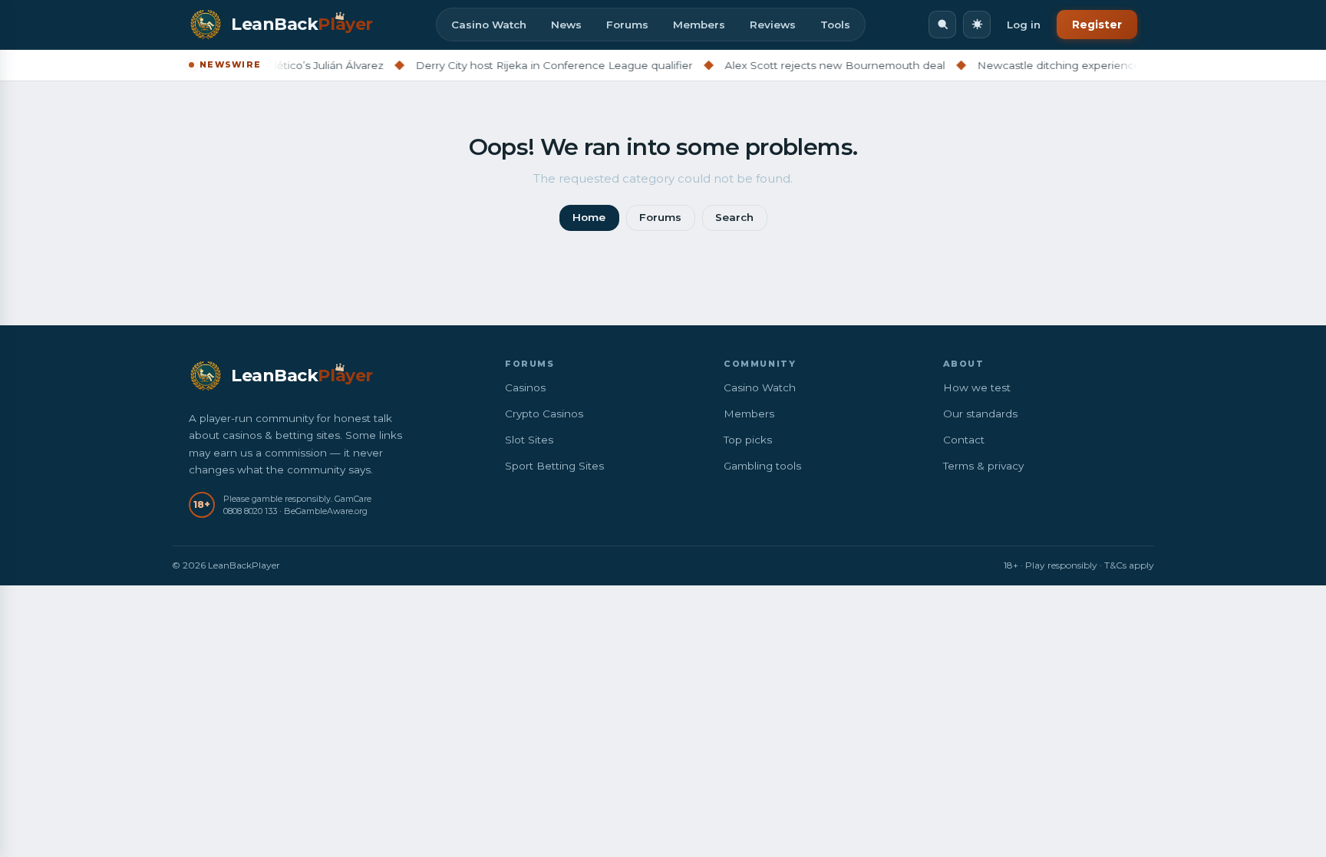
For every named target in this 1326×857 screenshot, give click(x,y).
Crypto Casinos (544, 413)
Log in (1024, 24)
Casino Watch (488, 24)
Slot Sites (529, 439)
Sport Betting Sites (554, 466)
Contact (964, 439)
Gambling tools (762, 466)
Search (734, 217)
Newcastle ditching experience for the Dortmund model (1104, 65)
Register (1097, 24)
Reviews (773, 24)
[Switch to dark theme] (977, 24)
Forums (627, 24)
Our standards (980, 413)
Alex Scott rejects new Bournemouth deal (814, 65)
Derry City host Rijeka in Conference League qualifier (533, 65)
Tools (835, 24)
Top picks (748, 439)
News (566, 24)
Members (699, 24)
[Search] (942, 24)
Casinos (525, 387)
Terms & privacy (983, 466)
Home (588, 217)
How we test (977, 387)
